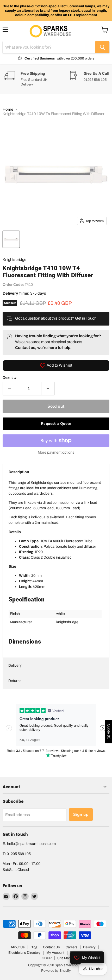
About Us (18, 947)
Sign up (81, 814)
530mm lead (43, 508)
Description (19, 472)
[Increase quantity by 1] (48, 388)
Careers (71, 947)
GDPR (47, 958)
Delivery (15, 665)
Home (8, 109)
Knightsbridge (14, 259)
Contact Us (51, 947)
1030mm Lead (67, 508)
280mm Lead (21, 508)
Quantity (9, 377)
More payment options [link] (56, 452)
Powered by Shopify (56, 970)
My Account (55, 953)
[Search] (102, 47)
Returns (14, 681)
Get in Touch (85, 318)
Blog (33, 947)
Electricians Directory (24, 953)
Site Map (64, 958)
